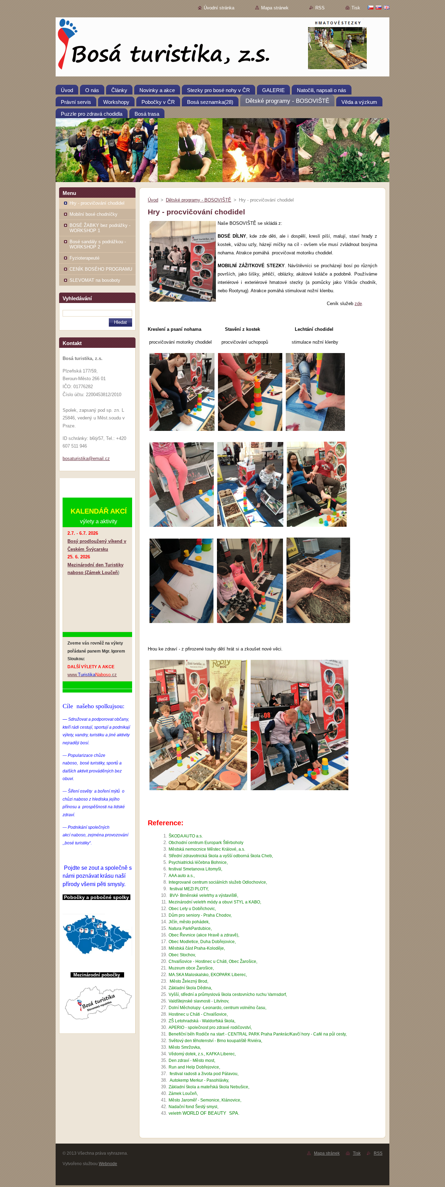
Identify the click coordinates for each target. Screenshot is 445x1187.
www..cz (92, 674)
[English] (386, 7)
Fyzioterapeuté (84, 258)
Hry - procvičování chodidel (97, 203)
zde (358, 303)
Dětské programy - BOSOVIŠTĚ (198, 200)
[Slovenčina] (378, 7)
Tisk (355, 7)
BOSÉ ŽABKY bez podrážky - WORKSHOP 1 (100, 228)
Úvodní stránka (219, 7)
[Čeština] (370, 7)
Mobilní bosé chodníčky (94, 214)
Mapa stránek (275, 7)
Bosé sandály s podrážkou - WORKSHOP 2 (98, 244)
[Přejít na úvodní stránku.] (222, 48)
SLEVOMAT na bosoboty (95, 280)
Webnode (108, 1163)
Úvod (153, 200)
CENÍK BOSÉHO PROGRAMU (101, 269)
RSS (320, 7)
